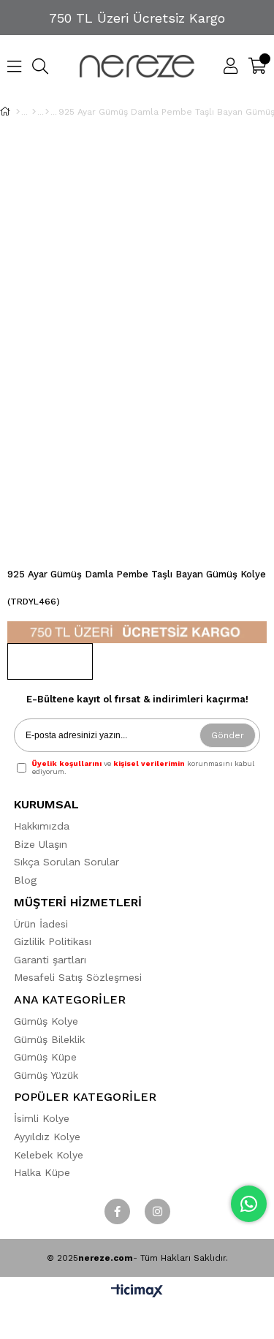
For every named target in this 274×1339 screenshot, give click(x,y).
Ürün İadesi (41, 924)
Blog (25, 880)
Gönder (227, 735)
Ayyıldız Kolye (47, 1136)
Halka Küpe (42, 1172)
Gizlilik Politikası (52, 941)
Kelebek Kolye (48, 1155)
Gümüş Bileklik (49, 1039)
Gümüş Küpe (45, 1057)
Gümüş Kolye (46, 1021)
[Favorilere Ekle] (50, 661)
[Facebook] (117, 1211)
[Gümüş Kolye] (34, 111)
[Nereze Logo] (137, 66)
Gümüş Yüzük (46, 1075)
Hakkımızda (41, 826)
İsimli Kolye (41, 1118)
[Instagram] (157, 1211)
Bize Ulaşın (40, 844)
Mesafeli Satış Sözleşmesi (78, 977)
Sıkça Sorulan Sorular (66, 862)
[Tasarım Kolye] (47, 111)
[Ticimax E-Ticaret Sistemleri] (137, 1292)
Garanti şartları (50, 960)
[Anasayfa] (18, 111)
